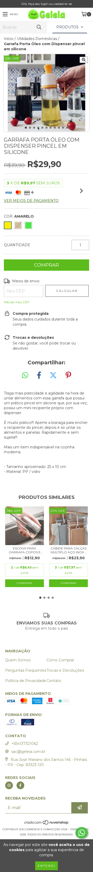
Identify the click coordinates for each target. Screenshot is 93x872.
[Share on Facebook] (39, 375)
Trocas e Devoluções (65, 670)
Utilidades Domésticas (37, 38)
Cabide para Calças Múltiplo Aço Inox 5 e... (69, 550)
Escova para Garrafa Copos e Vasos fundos (25, 550)
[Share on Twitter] (53, 375)
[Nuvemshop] (46, 824)
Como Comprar (60, 660)
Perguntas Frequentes (25, 670)
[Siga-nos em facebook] (20, 785)
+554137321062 (24, 743)
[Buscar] (39, 27)
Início (8, 38)
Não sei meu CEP (16, 302)
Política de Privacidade (25, 680)
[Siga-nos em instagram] (9, 785)
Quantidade (17, 245)
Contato (54, 680)
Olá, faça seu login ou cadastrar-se (46, 4)
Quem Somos (17, 660)
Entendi (46, 866)
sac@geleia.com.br (28, 751)
